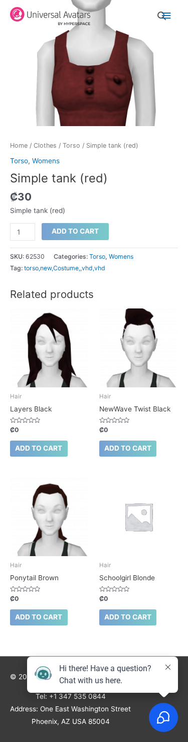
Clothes (45, 145)
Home (19, 145)
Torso (71, 145)
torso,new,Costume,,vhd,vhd (64, 268)
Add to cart (75, 231)
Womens (46, 161)
